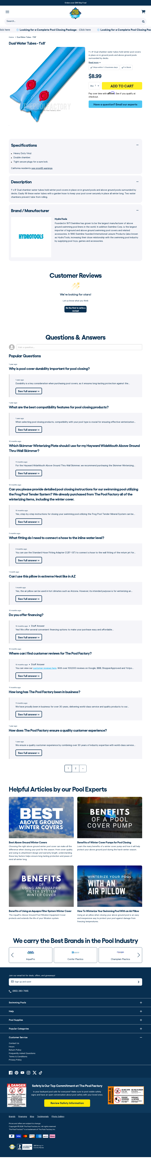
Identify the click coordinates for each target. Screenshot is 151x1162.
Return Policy (15, 1050)
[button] (12, 955)
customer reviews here (44, 668)
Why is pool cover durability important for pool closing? (49, 368)
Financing (22, 1116)
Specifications (24, 145)
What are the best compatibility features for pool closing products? (59, 407)
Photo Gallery (58, 1116)
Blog (32, 1116)
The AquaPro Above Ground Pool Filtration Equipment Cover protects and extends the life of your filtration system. (40, 914)
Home (11, 37)
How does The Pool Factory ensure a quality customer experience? (58, 730)
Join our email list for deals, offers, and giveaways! (32, 975)
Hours (11, 1047)
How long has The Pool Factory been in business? (44, 691)
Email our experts (126, 104)
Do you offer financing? (26, 614)
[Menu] (7, 12)
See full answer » (29, 391)
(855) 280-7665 (20, 991)
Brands (12, 1116)
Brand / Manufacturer (30, 210)
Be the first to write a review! (75, 309)
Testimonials (43, 1116)
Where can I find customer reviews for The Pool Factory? (50, 653)
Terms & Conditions (18, 1056)
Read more (94, 62)
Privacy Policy (15, 1060)
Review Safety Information (67, 1102)
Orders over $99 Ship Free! (75, 2)
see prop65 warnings (41, 168)
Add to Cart (122, 86)
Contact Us (14, 1043)
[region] (75, 30)
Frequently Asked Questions (22, 1053)
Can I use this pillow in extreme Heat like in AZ (42, 576)
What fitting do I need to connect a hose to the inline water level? (56, 537)
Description (21, 181)
